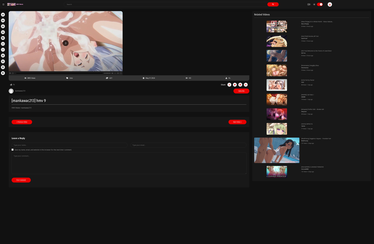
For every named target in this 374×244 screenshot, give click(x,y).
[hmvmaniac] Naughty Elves (310, 65)
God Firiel (304, 38)
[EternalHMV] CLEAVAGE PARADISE (312, 167)
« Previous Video (21, 122)
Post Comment (21, 180)
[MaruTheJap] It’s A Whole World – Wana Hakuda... (317, 22)
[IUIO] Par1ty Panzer (307, 80)
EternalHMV (305, 169)
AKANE (303, 97)
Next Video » (237, 122)
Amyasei (304, 111)
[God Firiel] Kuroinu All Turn (310, 36)
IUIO (302, 82)
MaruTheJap (305, 24)
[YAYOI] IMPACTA (307, 124)
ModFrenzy (304, 141)
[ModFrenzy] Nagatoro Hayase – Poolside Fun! (316, 138)
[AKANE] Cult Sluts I (307, 95)
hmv (71, 78)
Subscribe (241, 91)
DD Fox (303, 53)
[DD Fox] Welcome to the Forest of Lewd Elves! (316, 51)
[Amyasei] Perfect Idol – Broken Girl (312, 109)
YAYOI (303, 126)
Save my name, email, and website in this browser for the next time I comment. (43, 150)
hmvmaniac (305, 68)
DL (229, 78)
